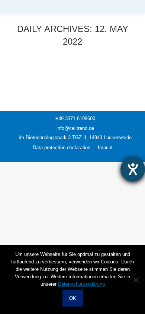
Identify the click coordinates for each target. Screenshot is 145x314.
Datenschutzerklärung (81, 284)
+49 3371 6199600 (74, 118)
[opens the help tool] (132, 169)
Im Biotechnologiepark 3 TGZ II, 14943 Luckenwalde (74, 137)
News (23, 70)
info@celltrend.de (74, 128)
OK (72, 298)
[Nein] (135, 279)
